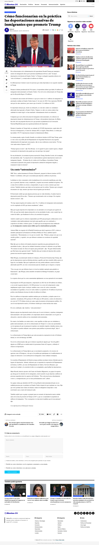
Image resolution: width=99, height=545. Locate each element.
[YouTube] (80, 1)
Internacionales (10, 12)
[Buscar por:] (79, 16)
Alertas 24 (12, 29)
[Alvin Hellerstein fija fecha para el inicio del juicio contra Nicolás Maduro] (71, 95)
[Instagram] (81, 1)
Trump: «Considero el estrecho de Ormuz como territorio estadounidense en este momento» (60, 500)
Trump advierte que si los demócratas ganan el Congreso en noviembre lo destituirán (15, 500)
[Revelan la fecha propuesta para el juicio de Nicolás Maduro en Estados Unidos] (71, 77)
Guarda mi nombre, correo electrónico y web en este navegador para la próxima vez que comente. (28, 460)
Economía (79, 53)
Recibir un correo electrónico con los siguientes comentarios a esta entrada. (27, 464)
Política (78, 108)
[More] (62, 30)
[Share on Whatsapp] (55, 30)
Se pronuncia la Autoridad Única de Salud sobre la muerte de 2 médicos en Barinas (84, 113)
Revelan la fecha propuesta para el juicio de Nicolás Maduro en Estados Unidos (85, 76)
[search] (89, 4)
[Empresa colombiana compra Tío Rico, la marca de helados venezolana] (71, 50)
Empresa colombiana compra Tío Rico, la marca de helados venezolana (84, 50)
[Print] (6, 86)
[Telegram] (83, 1)
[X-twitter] (87, 513)
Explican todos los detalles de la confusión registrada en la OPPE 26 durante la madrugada (84, 58)
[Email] (58, 30)
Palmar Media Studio (60, 540)
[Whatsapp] (75, 513)
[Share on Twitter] (53, 30)
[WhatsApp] (85, 1)
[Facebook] (76, 1)
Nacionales (79, 62)
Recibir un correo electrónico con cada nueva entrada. (21, 468)
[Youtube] (91, 28)
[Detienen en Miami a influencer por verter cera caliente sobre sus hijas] (38, 490)
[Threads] (70, 37)
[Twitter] (78, 1)
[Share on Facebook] (51, 30)
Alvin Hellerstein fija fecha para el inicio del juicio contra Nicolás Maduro (84, 95)
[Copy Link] (60, 30)
